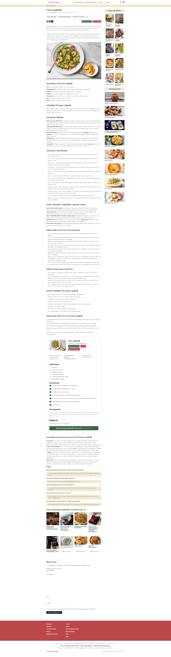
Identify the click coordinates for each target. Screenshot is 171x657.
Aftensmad (52, 5)
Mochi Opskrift (109, 84)
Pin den (83, 346)
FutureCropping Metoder (72, 629)
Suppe (107, 2)
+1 (87, 16)
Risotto (61, 208)
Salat (73, 215)
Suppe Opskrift (119, 69)
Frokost (101, 2)
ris (77, 36)
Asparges (53, 121)
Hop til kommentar (74, 349)
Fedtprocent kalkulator (102, 645)
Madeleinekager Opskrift (110, 40)
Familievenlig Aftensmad (64, 16)
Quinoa (70, 215)
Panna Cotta (50, 460)
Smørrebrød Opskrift (109, 25)
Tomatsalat (49, 126)
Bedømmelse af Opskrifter (54, 568)
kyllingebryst (85, 219)
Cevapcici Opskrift (117, 40)
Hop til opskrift (97, 21)
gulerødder (86, 132)
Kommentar (50, 574)
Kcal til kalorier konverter (70, 645)
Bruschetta (49, 440)
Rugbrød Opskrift (108, 55)
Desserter (48, 626)
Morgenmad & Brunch (91, 2)
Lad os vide (77, 428)
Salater (68, 624)
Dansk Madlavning (51, 16)
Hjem (47, 5)
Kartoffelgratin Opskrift (119, 85)
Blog (67, 636)
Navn (48, 597)
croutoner (91, 144)
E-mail (48, 603)
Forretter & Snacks (79, 2)
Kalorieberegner (86, 645)
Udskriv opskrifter (86, 21)
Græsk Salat (57, 223)
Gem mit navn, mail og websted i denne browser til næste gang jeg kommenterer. (72, 609)
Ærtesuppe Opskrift (118, 55)
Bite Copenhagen (70, 631)
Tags (67, 634)
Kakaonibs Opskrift (118, 25)
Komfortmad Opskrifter (79, 16)
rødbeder (49, 134)
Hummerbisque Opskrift (109, 70)
